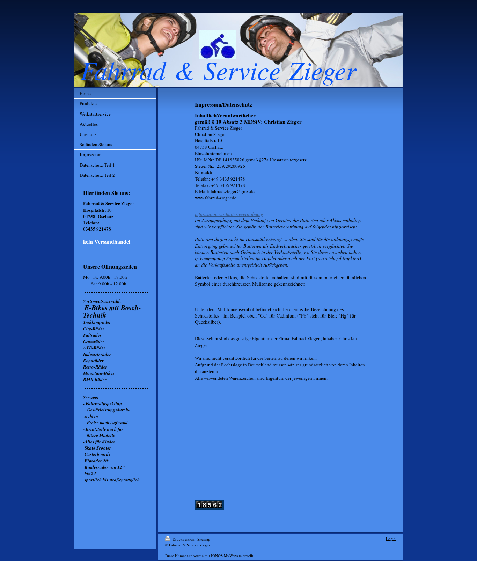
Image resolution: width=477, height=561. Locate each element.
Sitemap (203, 539)
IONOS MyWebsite (226, 555)
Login (391, 538)
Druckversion (183, 539)
